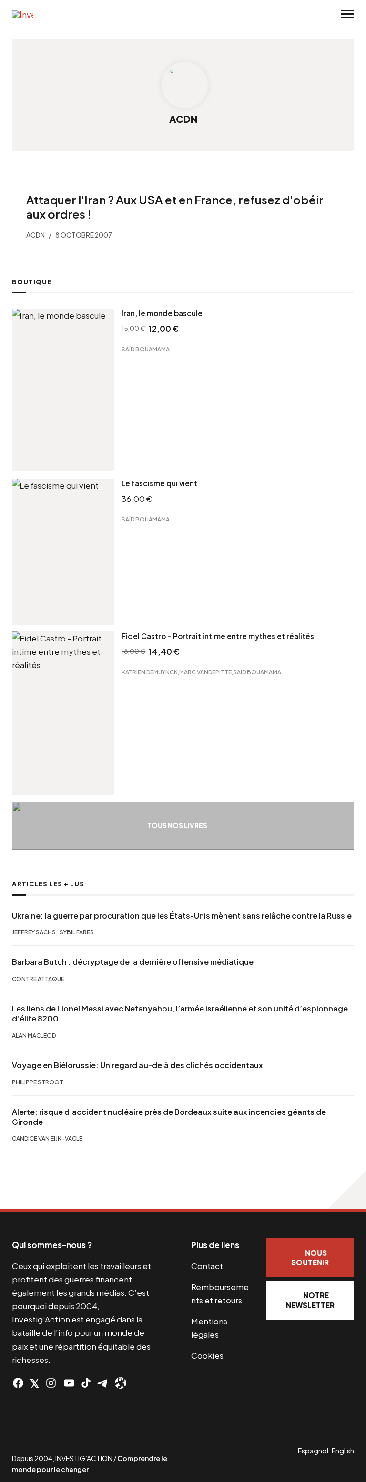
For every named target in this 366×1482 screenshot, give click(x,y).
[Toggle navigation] (347, 14)
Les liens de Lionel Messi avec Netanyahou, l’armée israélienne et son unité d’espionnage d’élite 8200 (180, 1013)
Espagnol (313, 1450)
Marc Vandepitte (205, 672)
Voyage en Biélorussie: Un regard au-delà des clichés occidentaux (137, 1065)
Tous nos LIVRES (177, 825)
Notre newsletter (310, 1300)
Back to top (347, 1190)
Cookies (207, 1355)
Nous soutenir (310, 1257)
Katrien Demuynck (150, 672)
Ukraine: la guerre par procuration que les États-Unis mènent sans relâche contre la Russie (182, 916)
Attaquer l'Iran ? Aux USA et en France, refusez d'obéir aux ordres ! (175, 206)
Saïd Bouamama (146, 348)
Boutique (31, 282)
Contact (207, 1266)
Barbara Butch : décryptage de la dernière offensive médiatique (133, 962)
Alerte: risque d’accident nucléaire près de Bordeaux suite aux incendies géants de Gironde (169, 1117)
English (343, 1450)
